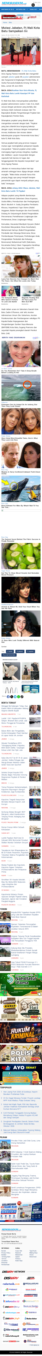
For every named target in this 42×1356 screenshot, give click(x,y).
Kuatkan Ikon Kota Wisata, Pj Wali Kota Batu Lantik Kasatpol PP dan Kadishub (19, 93)
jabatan (12, 77)
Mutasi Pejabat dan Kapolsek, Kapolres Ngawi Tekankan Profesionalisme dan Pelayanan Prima (13, 868)
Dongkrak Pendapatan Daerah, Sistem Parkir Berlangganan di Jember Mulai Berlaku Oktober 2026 (20, 1123)
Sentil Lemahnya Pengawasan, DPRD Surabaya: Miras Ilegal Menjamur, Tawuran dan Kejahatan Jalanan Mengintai (26, 1191)
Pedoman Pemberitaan (5, 1264)
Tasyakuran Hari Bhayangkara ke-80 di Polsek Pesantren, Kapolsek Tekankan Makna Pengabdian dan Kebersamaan (15, 854)
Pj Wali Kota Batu (29, 71)
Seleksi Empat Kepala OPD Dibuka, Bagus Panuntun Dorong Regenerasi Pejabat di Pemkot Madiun (14, 776)
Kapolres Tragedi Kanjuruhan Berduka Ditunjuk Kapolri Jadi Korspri (13, 802)
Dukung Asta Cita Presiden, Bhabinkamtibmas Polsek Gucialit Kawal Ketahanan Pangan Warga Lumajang (24, 951)
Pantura (17, 1259)
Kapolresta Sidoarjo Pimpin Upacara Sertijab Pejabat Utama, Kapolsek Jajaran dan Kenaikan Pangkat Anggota (14, 898)
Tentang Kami (5, 1257)
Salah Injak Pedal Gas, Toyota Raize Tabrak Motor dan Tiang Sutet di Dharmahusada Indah (25, 1166)
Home (5, 22)
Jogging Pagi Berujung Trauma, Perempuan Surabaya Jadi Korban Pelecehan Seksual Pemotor (25, 1178)
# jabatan (20, 651)
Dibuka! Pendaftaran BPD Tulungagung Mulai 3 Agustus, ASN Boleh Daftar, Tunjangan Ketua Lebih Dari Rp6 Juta (13, 747)
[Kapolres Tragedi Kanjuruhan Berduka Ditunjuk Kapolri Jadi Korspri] (35, 803)
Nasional (18, 1253)
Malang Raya (33, 1253)
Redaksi (3, 1255)
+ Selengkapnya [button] (34, 1345)
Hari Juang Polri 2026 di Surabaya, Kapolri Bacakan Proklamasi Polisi (19, 1093)
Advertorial (32, 1257)
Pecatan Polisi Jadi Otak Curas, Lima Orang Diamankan (25, 1141)
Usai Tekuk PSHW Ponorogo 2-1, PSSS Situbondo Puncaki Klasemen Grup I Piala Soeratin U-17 (25, 964)
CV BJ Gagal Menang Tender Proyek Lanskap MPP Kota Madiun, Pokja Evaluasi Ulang (20, 1099)
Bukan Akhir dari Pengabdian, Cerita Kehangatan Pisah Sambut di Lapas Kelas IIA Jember (14, 733)
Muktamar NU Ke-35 (7, 9)
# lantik (10, 651)
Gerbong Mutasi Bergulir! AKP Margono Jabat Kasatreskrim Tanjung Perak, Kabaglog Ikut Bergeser (13, 815)
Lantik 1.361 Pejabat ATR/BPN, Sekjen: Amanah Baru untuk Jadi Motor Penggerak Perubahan (14, 720)
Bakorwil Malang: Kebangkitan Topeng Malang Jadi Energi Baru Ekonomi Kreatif (20, 1131)
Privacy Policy (5, 1253)
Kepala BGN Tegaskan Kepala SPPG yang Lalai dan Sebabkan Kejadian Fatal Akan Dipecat (25, 914)
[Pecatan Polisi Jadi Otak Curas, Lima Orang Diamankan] (5, 1144)
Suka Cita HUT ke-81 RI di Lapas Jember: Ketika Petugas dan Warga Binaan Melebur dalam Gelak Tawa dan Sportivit (14, 761)
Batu (10, 22)
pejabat (26, 77)
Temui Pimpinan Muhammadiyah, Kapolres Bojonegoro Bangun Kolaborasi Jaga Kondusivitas (14, 789)
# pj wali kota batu (9, 655)
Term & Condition (4, 1260)
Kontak (3, 1251)
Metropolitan (20, 9)
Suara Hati (33, 9)
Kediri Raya (18, 1261)
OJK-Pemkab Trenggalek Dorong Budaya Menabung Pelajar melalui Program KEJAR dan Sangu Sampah (19, 1115)
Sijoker (17, 1257)
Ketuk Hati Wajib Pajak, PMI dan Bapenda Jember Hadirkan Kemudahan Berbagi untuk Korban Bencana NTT (20, 1106)
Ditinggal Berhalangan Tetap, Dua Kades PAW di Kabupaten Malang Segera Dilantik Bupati (14, 708)
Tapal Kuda (32, 1251)
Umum (31, 1255)
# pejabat (30, 651)
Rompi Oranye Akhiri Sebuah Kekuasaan (12, 828)
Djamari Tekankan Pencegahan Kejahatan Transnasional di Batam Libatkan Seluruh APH (24, 926)
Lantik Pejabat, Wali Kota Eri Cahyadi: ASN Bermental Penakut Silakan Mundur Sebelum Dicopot (14, 840)
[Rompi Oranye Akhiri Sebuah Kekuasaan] (35, 830)
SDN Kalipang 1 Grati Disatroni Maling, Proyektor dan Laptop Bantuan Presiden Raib (26, 1154)
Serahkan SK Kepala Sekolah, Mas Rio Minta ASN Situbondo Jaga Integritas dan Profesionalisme (13, 883)
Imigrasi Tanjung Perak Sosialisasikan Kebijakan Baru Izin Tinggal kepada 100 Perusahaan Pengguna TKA (26, 938)
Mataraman (18, 1255)
